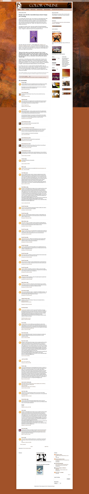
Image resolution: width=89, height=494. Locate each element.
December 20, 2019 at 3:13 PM (26, 287)
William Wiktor (23, 221)
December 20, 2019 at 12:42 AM (26, 279)
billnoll (46, 486)
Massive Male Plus (24, 261)
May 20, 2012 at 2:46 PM (25, 89)
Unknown (23, 158)
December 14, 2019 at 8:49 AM (26, 250)
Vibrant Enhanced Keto (25, 238)
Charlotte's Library (59, 454)
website (22, 405)
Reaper (22, 437)
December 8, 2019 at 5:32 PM (26, 234)
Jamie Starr (23, 391)
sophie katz (44, 77)
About (23, 9)
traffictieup (23, 99)
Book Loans (33, 9)
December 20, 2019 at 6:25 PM (26, 295)
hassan (22, 322)
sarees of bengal (24, 385)
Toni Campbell (23, 92)
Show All (69, 474)
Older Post (46, 446)
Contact (27, 9)
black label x (23, 214)
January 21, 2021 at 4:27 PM (26, 362)
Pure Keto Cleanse (24, 207)
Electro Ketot (23, 334)
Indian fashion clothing (25, 382)
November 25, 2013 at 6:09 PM (26, 140)
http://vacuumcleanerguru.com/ (41, 168)
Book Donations (47, 9)
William (22, 166)
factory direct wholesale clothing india (27, 384)
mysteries (36, 77)
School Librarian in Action (60, 459)
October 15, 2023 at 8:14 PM (26, 425)
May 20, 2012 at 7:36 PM (25, 96)
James (22, 410)
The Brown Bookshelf (59, 463)
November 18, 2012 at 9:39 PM (26, 118)
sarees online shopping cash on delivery (38, 383)
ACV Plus (23, 246)
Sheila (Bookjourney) (25, 121)
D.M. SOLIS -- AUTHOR (59, 472)
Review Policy (39, 9)
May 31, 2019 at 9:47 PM (25, 183)
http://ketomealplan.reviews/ (26, 318)
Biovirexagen (23, 254)
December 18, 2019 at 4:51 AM (26, 264)
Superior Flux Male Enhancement (27, 230)
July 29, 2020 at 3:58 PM (25, 355)
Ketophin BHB (23, 268)
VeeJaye (22, 82)
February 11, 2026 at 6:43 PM (26, 442)
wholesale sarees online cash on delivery (28, 386)
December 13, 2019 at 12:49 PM (26, 242)
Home (19, 9)
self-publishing (40, 77)
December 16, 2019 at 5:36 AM (26, 257)
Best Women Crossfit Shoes (26, 283)
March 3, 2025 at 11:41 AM (25, 434)
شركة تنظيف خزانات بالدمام (25, 361)
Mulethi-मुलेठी (23, 161)
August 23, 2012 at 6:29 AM (26, 106)
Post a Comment (23, 444)
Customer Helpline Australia (26, 324)
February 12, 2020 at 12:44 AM (26, 304)
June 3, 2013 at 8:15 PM (25, 134)
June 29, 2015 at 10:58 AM (25, 155)
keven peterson (24, 290)
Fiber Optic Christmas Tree (25, 222)
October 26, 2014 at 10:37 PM (26, 147)
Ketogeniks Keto (24, 276)
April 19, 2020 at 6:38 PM (25, 337)
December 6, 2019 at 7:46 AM (26, 226)
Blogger (53, 486)
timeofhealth (23, 307)
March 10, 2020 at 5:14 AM (25, 329)
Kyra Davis (29, 45)
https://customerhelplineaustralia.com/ (27, 328)
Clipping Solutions (24, 298)
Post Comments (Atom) (27, 448)
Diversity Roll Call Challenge (57, 9)
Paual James (23, 340)
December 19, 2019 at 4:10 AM (26, 272)
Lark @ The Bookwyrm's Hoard (26, 127)
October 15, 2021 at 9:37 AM (26, 407)
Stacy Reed (23, 428)
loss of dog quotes (24, 394)
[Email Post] (29, 76)
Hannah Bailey (24, 399)
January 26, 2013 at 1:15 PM (26, 124)
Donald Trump (23, 206)
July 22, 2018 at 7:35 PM (25, 163)
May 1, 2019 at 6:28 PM (25, 169)
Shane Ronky (23, 332)
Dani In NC (23, 109)
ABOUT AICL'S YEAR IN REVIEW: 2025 (61, 469)
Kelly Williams (23, 187)
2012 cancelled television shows (26, 77)
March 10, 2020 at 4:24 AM (25, 319)
